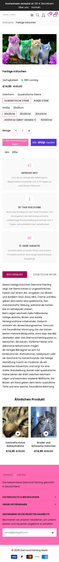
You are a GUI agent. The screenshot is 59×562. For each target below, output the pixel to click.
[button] (55, 15)
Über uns (24, 7)
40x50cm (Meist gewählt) (20, 120)
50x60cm (46, 120)
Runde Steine (41, 100)
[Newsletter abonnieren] (52, 532)
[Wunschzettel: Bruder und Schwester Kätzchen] (40, 433)
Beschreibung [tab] (15, 274)
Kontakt (36, 7)
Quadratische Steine (16, 100)
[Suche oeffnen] (37, 15)
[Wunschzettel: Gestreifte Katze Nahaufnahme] (12, 433)
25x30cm (25, 113)
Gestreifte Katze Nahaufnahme (15, 444)
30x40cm (41, 113)
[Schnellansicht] (17, 433)
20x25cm (9, 113)
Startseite (8, 22)
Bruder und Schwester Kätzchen (43, 444)
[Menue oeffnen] (32, 15)
